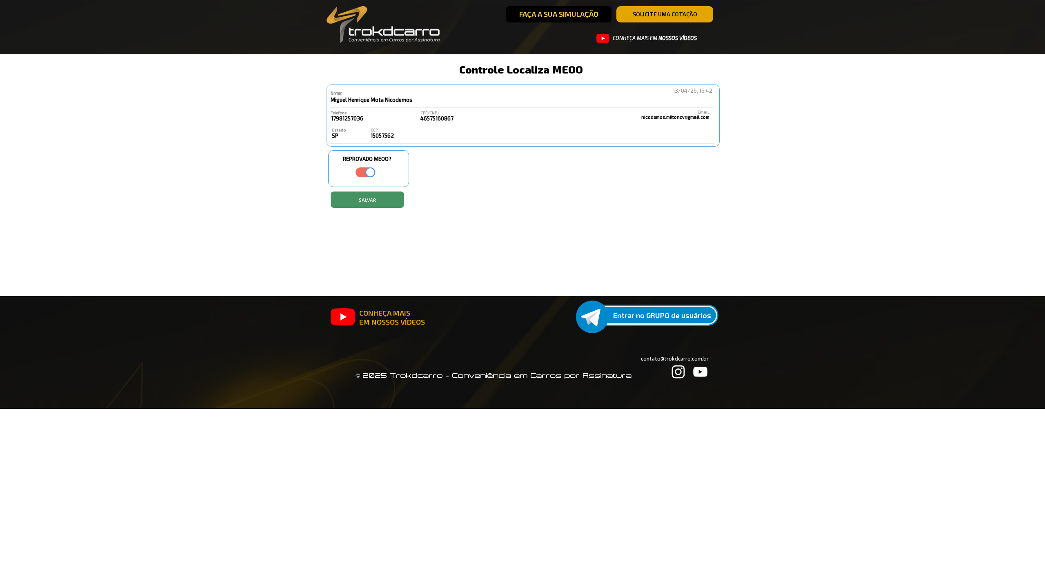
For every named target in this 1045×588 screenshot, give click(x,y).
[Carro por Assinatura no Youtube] (343, 317)
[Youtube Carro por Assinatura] (602, 38)
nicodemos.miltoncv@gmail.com (675, 117)
